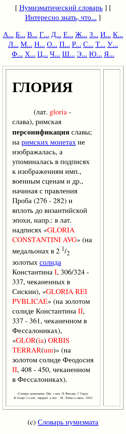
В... (32, 34)
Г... (44, 34)
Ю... (95, 54)
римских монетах (48, 142)
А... (8, 34)
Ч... (55, 54)
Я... (109, 54)
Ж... (81, 34)
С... (88, 44)
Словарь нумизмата (68, 422)
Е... (68, 34)
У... (112, 44)
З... (93, 34)
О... (52, 44)
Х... (30, 54)
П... (64, 44)
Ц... (42, 54)
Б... (20, 34)
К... (118, 34)
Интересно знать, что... (61, 17)
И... (105, 34)
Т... (100, 44)
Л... (13, 44)
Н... (39, 44)
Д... (56, 34)
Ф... (17, 54)
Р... (76, 44)
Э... (82, 54)
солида (50, 262)
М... (26, 44)
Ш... (68, 54)
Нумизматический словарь (61, 7)
